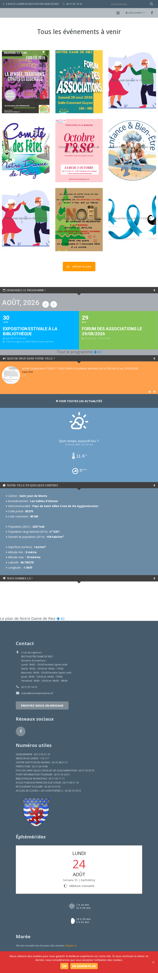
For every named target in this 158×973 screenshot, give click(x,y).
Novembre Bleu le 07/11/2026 (132, 218)
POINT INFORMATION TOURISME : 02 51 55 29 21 (43, 774)
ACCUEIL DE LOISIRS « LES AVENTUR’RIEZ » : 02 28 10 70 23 (48, 790)
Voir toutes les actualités (80, 401)
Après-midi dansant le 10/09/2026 (132, 80)
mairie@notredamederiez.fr (37, 693)
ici (99, 351)
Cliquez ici (70, 945)
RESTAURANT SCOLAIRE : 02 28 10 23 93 (38, 786)
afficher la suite (81, 266)
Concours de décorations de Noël (79, 218)
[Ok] (153, 962)
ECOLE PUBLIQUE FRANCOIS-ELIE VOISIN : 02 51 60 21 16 (47, 782)
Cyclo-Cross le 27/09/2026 (25, 149)
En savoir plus (84, 966)
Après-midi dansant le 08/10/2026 (26, 218)
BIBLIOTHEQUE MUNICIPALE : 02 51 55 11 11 (40, 778)
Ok (64, 966)
